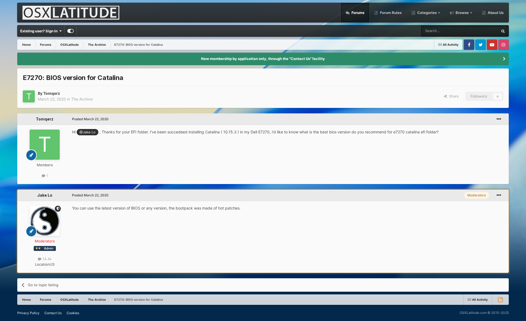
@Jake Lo (87, 132)
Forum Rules (390, 12)
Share (453, 96)
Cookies (73, 313)
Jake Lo (44, 195)
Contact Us (53, 313)
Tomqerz (51, 93)
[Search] (503, 30)
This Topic (482, 31)
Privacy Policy (28, 313)
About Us (495, 12)
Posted (90, 119)
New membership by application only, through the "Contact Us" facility (263, 58)
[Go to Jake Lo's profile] (45, 221)
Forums (357, 12)
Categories (427, 12)
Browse (462, 12)
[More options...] (498, 119)
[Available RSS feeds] (500, 299)
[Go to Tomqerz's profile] (29, 96)
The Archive (82, 99)
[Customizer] (70, 30)
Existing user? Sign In (39, 31)
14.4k (46, 259)
